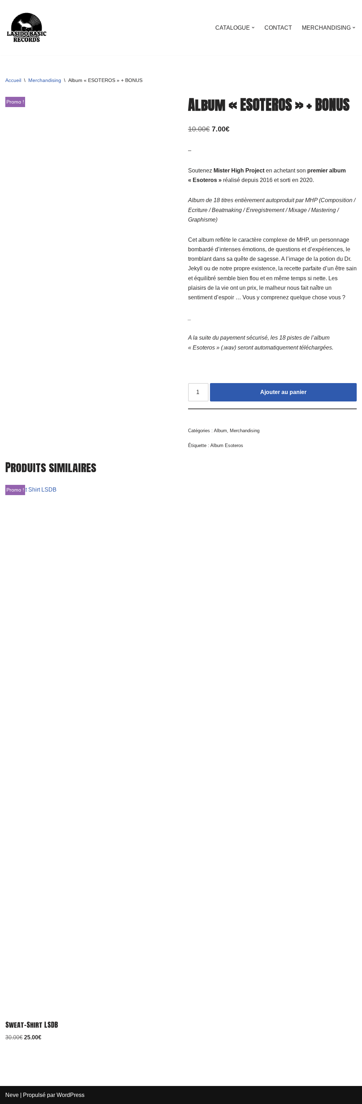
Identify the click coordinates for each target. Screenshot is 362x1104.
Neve (12, 1095)
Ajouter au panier (283, 392)
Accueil (13, 80)
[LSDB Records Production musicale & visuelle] (26, 27)
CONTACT (278, 28)
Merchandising (44, 80)
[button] (253, 27)
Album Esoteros (226, 445)
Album (220, 430)
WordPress (70, 1095)
